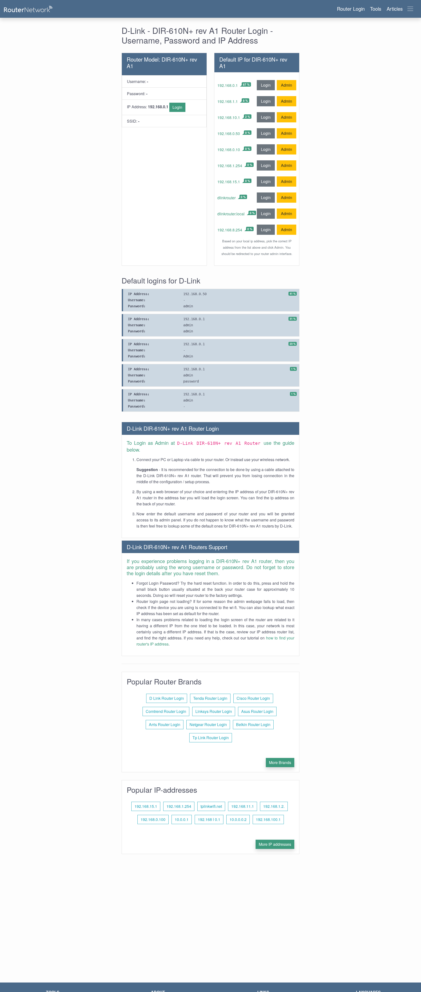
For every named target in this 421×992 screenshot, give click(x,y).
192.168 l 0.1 (209, 819)
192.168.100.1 (268, 819)
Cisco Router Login (253, 698)
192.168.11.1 (242, 806)
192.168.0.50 (228, 133)
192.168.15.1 (228, 181)
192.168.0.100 (153, 819)
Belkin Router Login (253, 724)
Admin (286, 85)
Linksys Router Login (213, 711)
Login (177, 107)
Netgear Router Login (208, 724)
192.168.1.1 (227, 101)
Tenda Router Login (210, 698)
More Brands (280, 762)
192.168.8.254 (229, 230)
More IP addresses (275, 844)
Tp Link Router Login (210, 737)
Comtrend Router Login (166, 711)
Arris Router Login (164, 724)
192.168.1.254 (229, 165)
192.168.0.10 (228, 149)
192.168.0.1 (227, 85)
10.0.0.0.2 (238, 819)
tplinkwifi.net (211, 806)
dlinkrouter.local (231, 214)
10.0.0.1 (182, 819)
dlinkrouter (226, 197)
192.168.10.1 (228, 117)
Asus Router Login (257, 711)
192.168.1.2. (274, 806)
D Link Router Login (166, 698)
